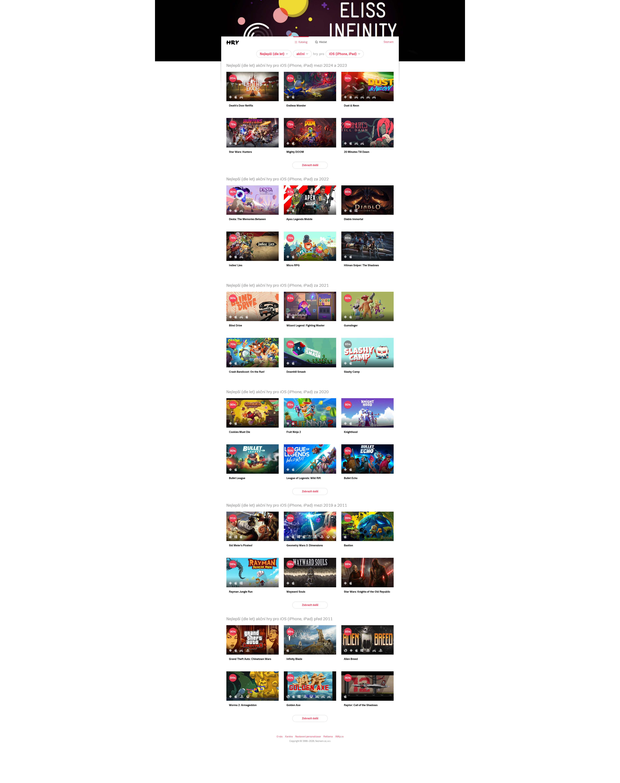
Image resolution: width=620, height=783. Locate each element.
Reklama (328, 736)
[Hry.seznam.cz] (232, 42)
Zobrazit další (310, 165)
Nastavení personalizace (308, 736)
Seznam (389, 41)
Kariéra (289, 736)
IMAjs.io (339, 736)
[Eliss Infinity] (310, 30)
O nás (280, 736)
